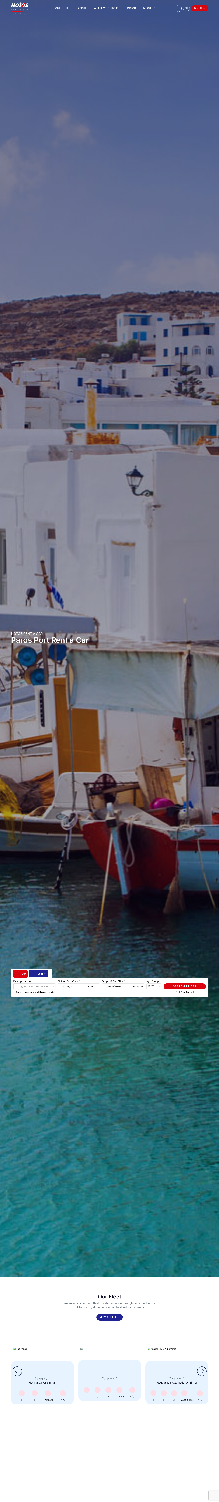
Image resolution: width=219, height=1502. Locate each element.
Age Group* (153, 981)
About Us (84, 8)
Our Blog (130, 8)
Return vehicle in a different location (35, 992)
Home (57, 8)
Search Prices (184, 986)
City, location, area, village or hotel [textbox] (36, 986)
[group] (20, 974)
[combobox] (34, 986)
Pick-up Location (22, 981)
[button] (202, 1371)
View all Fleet (109, 1317)
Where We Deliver (106, 8)
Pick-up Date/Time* (69, 981)
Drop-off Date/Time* (113, 981)
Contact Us (147, 8)
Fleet (68, 8)
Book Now (199, 8)
